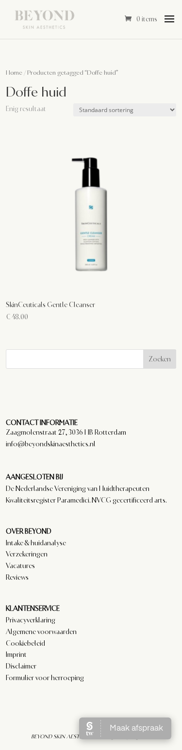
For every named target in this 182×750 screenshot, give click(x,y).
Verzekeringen (27, 554)
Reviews (17, 577)
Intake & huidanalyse (36, 543)
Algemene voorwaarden (41, 632)
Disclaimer (21, 666)
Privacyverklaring (30, 620)
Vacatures (20, 566)
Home (14, 72)
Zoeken (160, 359)
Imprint (16, 654)
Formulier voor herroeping (45, 678)
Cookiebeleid (25, 643)
